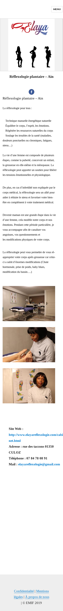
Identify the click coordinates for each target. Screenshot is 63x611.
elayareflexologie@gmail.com (39, 464)
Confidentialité (24, 591)
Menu (57, 9)
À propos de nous (37, 597)
